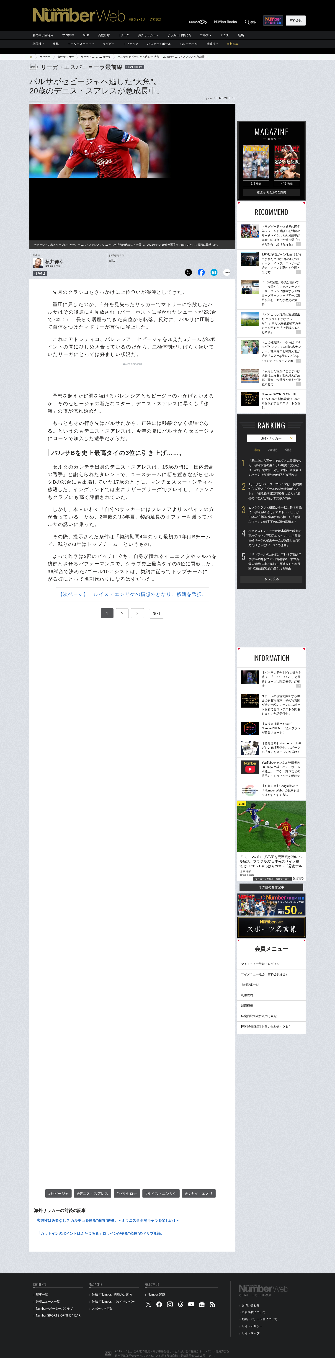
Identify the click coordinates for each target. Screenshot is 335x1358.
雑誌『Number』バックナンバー (113, 1301)
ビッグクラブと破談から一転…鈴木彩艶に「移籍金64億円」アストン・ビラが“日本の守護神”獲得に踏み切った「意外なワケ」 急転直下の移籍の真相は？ (275, 514)
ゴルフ (204, 35)
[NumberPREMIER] (273, 20)
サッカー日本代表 (179, 35)
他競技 (210, 44)
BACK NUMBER (135, 67)
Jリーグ (124, 35)
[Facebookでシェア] (201, 274)
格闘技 (37, 44)
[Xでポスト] (188, 274)
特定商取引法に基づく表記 (259, 1016)
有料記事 (233, 44)
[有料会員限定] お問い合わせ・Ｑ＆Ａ (266, 1026)
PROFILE (40, 273)
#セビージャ (58, 1194)
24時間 (272, 450)
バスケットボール (159, 44)
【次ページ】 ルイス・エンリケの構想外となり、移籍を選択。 (132, 594)
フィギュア (131, 44)
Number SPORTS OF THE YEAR (58, 1315)
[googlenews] (202, 1305)
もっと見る (271, 579)
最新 (257, 450)
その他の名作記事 (271, 887)
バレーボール (189, 44)
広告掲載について (253, 1312)
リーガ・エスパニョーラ (96, 56)
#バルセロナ (127, 1194)
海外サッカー (147, 35)
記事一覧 (42, 1294)
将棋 (56, 44)
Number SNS (156, 1294)
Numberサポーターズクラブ (54, 1308)
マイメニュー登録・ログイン (260, 964)
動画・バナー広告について (259, 1319)
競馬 (241, 35)
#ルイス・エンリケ (161, 1194)
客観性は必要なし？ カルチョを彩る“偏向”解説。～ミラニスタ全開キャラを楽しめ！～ (108, 1220)
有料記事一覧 (250, 985)
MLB (86, 35)
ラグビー (109, 44)
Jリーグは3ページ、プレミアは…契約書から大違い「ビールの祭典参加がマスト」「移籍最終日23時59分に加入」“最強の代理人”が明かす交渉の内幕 (275, 491)
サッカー (45, 56)
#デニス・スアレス (92, 1194)
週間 (288, 450)
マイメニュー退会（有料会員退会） (265, 974)
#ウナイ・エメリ (199, 1194)
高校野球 (104, 35)
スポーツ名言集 (102, 1308)
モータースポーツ (79, 44)
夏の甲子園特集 (43, 35)
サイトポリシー (252, 1326)
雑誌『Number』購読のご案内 (112, 1294)
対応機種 (247, 1005)
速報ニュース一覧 (48, 1301)
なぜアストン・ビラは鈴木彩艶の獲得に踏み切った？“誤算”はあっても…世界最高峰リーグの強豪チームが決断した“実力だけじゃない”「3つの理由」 (275, 538)
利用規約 (247, 995)
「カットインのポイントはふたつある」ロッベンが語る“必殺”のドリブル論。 (101, 1233)
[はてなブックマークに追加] (214, 274)
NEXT (156, 613)
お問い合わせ (251, 1305)
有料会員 (296, 20)
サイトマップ (251, 1333)
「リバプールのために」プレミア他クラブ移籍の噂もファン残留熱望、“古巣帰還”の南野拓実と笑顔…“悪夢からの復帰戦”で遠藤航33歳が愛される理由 (275, 561)
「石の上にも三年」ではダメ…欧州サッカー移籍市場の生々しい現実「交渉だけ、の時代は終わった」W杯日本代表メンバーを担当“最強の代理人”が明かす (275, 468)
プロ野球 (68, 35)
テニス (224, 35)
